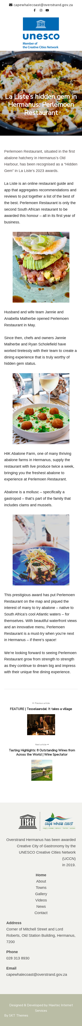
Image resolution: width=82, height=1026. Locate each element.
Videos (41, 900)
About (41, 881)
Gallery (41, 894)
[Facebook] (34, 9)
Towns (41, 888)
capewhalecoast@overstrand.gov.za (36, 974)
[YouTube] (47, 9)
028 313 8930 (17, 958)
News (41, 906)
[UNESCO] (41, 32)
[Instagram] (41, 9)
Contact (41, 913)
